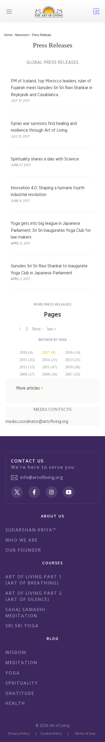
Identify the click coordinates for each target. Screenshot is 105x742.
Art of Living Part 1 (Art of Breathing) (33, 580)
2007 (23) (72, 374)
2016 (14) (72, 353)
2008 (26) (49, 374)
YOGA (12, 673)
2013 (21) (72, 360)
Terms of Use (85, 734)
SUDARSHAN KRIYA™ (30, 530)
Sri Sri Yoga (22, 626)
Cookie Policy (51, 734)
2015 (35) (27, 360)
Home (8, 35)
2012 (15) (27, 367)
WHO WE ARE (21, 540)
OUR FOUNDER (23, 550)
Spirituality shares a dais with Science (45, 159)
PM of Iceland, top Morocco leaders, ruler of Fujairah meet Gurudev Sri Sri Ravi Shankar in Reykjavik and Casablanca (51, 88)
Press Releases (41, 35)
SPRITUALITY (21, 683)
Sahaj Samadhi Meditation (25, 613)
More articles (28, 388)
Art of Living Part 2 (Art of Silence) (33, 596)
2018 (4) (26, 353)
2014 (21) (49, 360)
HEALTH (15, 703)
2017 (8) (48, 353)
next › (37, 329)
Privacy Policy (19, 734)
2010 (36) (72, 367)
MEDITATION (21, 663)
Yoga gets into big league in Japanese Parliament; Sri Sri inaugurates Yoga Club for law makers (51, 230)
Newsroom (22, 35)
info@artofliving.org (41, 477)
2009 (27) (27, 374)
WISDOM (15, 652)
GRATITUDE (19, 693)
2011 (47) (49, 367)
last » (51, 329)
